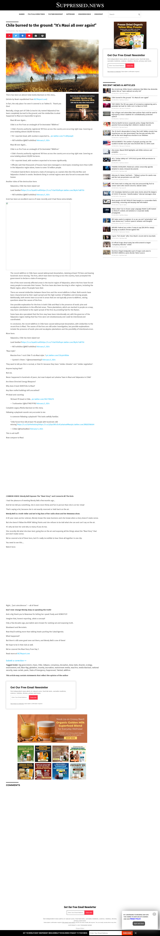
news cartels (18, 670)
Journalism (49, 668)
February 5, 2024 (43, 140)
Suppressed (51, 670)
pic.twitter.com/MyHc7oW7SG (72, 190)
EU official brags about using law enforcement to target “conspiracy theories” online (131, 244)
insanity (41, 668)
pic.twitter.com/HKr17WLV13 (43, 399)
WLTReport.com (40, 99)
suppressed (70, 14)
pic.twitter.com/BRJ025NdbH (82, 424)
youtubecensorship (55, 14)
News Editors (24, 31)
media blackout (85, 668)
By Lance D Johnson (125, 108)
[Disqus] (52, 815)
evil (18, 668)
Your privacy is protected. (17, 703)
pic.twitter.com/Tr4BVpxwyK (62, 136)
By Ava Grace (123, 154)
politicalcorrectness (36, 14)
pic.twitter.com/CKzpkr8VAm (57, 355)
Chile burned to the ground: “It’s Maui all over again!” (130, 98)
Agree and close (139, 923)
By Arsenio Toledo (125, 232)
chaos (34, 665)
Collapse (46, 665)
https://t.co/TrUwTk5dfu (51, 190)
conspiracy (55, 665)
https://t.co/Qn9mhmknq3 (28, 424)
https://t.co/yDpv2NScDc (49, 424)
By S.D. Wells (123, 205)
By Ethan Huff (123, 171)
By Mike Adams (124, 215)
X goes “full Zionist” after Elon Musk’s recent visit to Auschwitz (134, 236)
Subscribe (127, 933)
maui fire (74, 668)
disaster (82, 665)
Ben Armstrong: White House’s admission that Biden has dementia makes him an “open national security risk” (134, 90)
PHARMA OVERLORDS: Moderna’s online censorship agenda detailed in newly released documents (132, 168)
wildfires (67, 670)
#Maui (69, 424)
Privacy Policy (80, 928)
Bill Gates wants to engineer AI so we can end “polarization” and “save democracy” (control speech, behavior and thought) (134, 220)
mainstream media (62, 668)
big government (25, 665)
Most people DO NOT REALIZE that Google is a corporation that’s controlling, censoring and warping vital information (134, 201)
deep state (73, 665)
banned (21, 14)
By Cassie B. (123, 188)
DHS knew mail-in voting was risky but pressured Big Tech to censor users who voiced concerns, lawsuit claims (133, 185)
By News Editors (124, 100)
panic (26, 670)
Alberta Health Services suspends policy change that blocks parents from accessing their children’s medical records (133, 124)
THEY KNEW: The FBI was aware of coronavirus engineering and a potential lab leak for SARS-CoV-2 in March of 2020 (134, 105)
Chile (40, 665)
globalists (33, 668)
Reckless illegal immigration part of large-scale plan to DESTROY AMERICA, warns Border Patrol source (131, 252)
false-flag (25, 668)
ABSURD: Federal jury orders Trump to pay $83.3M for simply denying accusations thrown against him (133, 228)
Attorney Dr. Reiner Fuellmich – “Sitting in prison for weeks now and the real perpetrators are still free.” (134, 176)
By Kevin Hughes (124, 93)
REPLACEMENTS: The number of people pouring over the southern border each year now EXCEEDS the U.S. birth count (133, 143)
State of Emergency (37, 670)
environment (11, 668)
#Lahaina (63, 424)
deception (64, 665)
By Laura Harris (124, 127)
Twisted (60, 670)
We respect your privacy (68, 922)
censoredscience (84, 14)
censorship (98, 14)
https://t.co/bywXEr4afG (31, 190)
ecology (89, 665)
